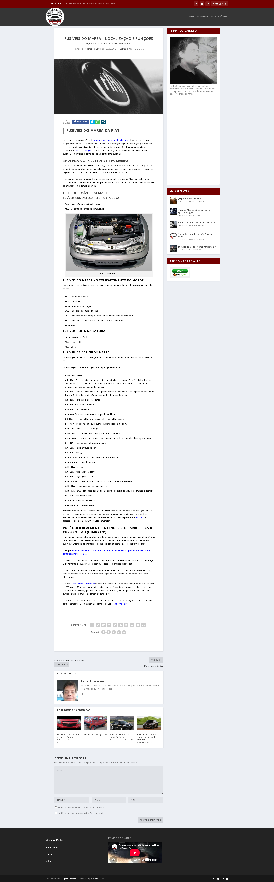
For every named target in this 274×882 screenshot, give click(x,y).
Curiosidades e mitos (197, 215)
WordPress (98, 878)
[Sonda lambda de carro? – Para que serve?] (173, 236)
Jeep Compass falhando (190, 198)
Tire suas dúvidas (219, 16)
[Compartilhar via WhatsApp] (97, 122)
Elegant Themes (68, 878)
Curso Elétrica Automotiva (83, 583)
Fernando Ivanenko (95, 48)
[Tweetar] (92, 122)
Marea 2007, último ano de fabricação (111, 140)
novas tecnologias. (83, 150)
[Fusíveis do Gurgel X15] (95, 723)
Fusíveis (122, 48)
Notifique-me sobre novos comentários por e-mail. (81, 807)
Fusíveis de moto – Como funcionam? (197, 246)
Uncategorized (195, 249)
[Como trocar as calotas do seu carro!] (173, 224)
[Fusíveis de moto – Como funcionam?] (173, 248)
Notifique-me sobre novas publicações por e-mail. (81, 813)
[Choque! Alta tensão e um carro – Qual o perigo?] (173, 211)
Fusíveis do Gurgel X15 (95, 734)
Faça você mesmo (196, 225)
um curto (140, 517)
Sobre (191, 16)
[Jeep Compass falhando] (173, 200)
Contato (50, 854)
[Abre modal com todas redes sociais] (103, 122)
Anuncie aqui (202, 16)
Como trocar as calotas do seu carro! (196, 222)
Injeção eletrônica (196, 201)
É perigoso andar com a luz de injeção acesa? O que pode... (91, 3)
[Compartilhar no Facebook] (80, 122)
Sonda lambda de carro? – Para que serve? (196, 235)
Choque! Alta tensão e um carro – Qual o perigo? (195, 211)
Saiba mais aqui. (121, 603)
